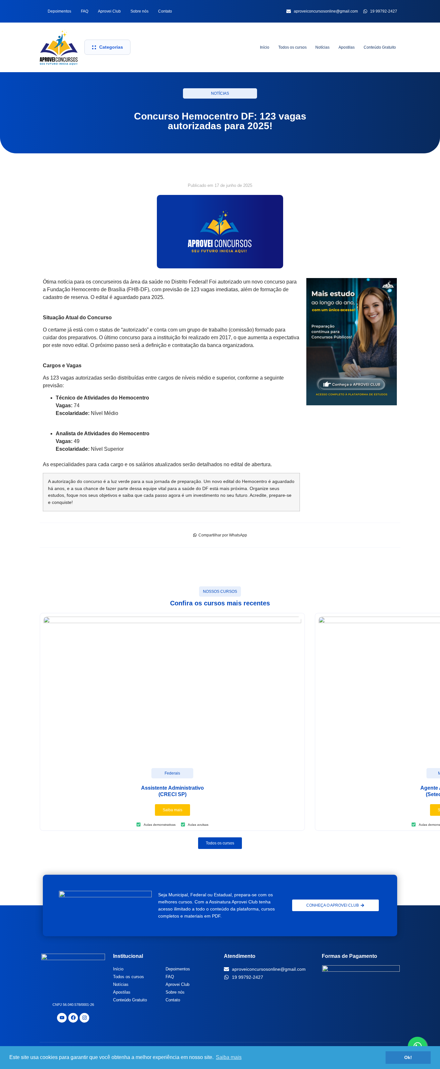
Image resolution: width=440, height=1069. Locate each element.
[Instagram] (84, 1018)
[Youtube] (62, 1018)
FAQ (84, 11)
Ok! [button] (408, 1057)
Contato (165, 11)
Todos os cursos (292, 47)
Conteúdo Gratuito (380, 47)
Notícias (322, 47)
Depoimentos (59, 11)
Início (264, 47)
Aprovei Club (109, 11)
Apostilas (347, 47)
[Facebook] (73, 1018)
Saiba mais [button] (229, 1057)
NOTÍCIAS (220, 93)
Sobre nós (139, 11)
